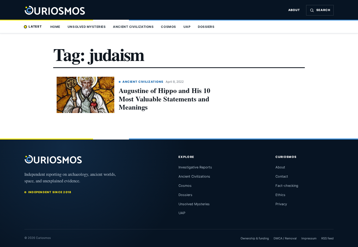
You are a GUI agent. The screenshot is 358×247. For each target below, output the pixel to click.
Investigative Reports (195, 167)
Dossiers (206, 27)
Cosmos (168, 27)
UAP (187, 27)
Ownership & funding (255, 238)
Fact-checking (286, 186)
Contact (281, 176)
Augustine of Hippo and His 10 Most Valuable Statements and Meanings (164, 98)
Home (55, 27)
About (294, 10)
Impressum (309, 238)
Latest (35, 26)
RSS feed (327, 238)
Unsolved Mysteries (87, 27)
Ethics (280, 195)
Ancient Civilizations (133, 27)
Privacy (281, 204)
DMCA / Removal (285, 238)
